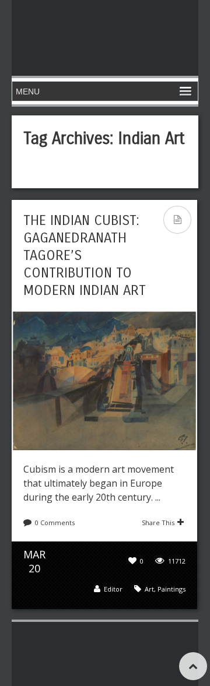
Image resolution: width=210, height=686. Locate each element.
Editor (113, 589)
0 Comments (55, 522)
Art (149, 589)
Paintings (172, 589)
